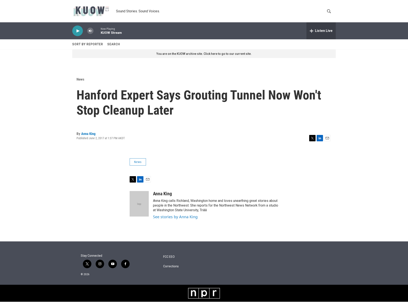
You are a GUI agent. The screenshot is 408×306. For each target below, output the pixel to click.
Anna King (88, 134)
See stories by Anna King (175, 216)
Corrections (171, 266)
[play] (77, 30)
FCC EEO (169, 256)
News (80, 79)
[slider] (97, 30)
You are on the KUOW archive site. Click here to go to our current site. (204, 53)
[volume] (90, 31)
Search (113, 44)
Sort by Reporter (87, 44)
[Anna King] (139, 204)
